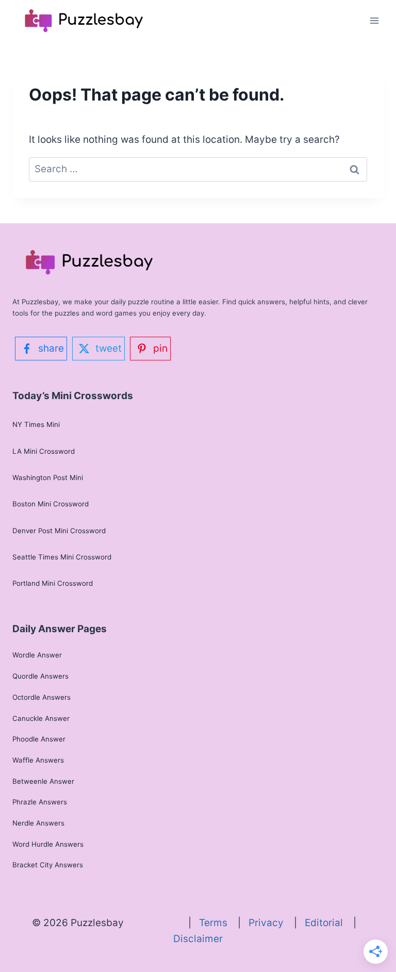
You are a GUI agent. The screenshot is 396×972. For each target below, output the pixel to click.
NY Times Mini (36, 424)
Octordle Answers (41, 697)
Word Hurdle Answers (48, 844)
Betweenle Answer (43, 781)
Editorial (329, 923)
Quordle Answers (40, 676)
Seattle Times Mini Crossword (61, 557)
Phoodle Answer (38, 739)
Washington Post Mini (47, 477)
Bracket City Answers (47, 865)
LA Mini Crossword (43, 451)
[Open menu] (374, 20)
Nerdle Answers (38, 823)
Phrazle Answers (39, 802)
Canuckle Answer (41, 718)
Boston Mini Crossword (50, 504)
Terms (218, 923)
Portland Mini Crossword (52, 583)
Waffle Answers (38, 760)
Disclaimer (198, 939)
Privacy (271, 923)
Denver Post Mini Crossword (59, 530)
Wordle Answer (37, 655)
